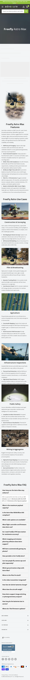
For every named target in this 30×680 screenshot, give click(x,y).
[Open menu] (2, 6)
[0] (27, 7)
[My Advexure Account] (23, 7)
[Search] (26, 11)
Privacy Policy (5, 674)
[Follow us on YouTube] (12, 659)
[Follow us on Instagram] (9, 659)
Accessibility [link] (7, 637)
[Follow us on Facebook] (3, 659)
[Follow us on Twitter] (6, 659)
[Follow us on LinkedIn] (15, 659)
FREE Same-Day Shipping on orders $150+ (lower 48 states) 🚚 (15, 2)
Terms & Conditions (13, 674)
